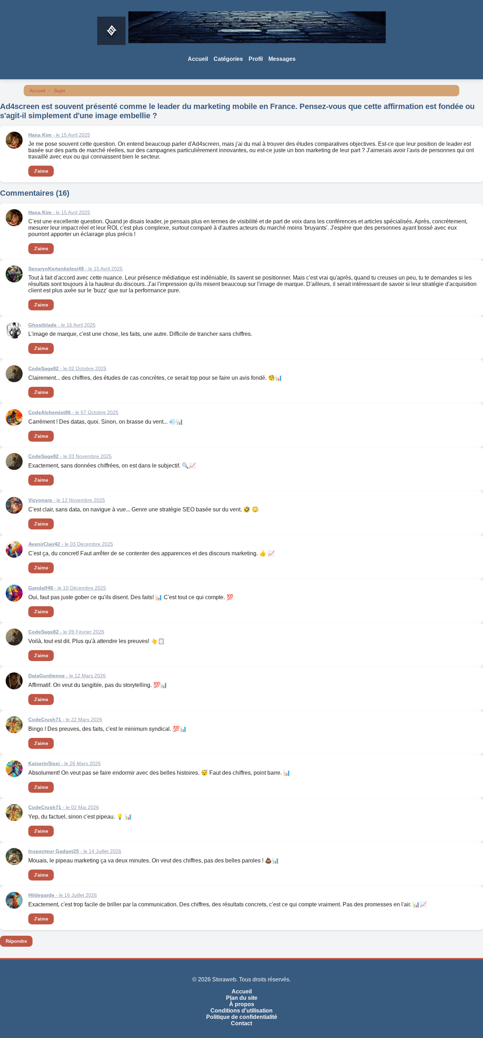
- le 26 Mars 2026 (64, 763)
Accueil (198, 59)
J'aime (41, 171)
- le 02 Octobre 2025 (67, 368)
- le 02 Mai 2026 (63, 807)
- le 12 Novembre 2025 (66, 500)
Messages (282, 59)
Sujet (59, 90)
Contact (241, 1023)
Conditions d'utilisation (241, 1011)
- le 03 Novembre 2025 (70, 456)
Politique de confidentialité (241, 1017)
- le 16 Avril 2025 (61, 325)
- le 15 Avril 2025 (59, 135)
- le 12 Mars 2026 (67, 675)
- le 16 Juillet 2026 (62, 895)
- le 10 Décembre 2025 (67, 588)
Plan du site (241, 998)
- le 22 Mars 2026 (65, 719)
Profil (256, 59)
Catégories (228, 59)
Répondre (16, 941)
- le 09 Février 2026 (66, 632)
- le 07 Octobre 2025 (73, 412)
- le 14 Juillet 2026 (74, 851)
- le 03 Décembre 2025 (70, 544)
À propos (241, 1004)
